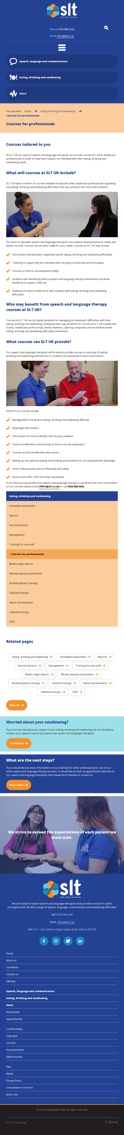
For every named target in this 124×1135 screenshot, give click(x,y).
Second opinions (18, 525)
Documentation (15, 1049)
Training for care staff (21, 544)
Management (16, 534)
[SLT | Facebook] (43, 941)
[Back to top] (118, 1129)
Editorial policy (14, 1056)
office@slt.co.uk (62, 36)
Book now (12, 1094)
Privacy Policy (13, 1080)
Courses (11, 1043)
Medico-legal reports (21, 563)
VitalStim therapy (19, 592)
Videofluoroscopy (19, 612)
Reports (13, 515)
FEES (12, 621)
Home (27, 111)
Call (62, 914)
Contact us (12, 974)
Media (9, 1073)
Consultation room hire (19, 1087)
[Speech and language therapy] (62, 10)
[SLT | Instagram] (55, 941)
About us (11, 960)
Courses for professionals (22, 115)
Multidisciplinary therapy (23, 583)
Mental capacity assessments (25, 573)
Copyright (12, 1036)
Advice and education (21, 602)
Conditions (12, 967)
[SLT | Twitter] (68, 941)
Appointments (14, 1019)
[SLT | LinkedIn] (80, 941)
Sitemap (10, 981)
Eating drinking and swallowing (58, 111)
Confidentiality (14, 1029)
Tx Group (20, 1122)
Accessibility (13, 1012)
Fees (8, 1066)
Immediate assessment (22, 505)
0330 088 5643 (62, 29)
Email (62, 922)
